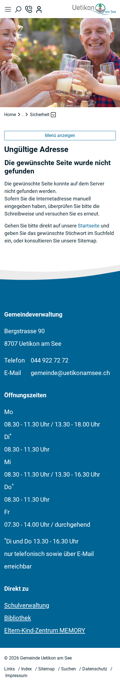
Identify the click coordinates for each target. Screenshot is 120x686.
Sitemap (46, 669)
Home (10, 114)
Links (9, 669)
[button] (9, 9)
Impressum (16, 675)
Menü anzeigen (60, 135)
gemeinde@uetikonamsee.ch (70, 372)
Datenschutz (94, 669)
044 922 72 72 (49, 360)
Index (26, 669)
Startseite (89, 226)
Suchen (68, 669)
